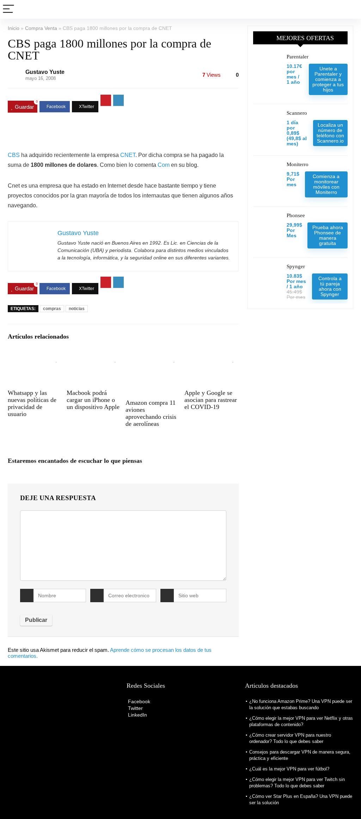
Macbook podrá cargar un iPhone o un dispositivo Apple (93, 399)
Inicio (13, 28)
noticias (77, 308)
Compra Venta (41, 28)
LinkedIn (137, 715)
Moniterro (297, 164)
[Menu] (8, 9)
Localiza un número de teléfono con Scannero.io (330, 133)
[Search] (350, 9)
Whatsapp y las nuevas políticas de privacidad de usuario (32, 403)
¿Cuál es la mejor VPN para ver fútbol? (289, 768)
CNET (127, 155)
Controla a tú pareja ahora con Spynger (330, 286)
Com (164, 165)
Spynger (296, 266)
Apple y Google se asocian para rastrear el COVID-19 (210, 399)
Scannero (297, 113)
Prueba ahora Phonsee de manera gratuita (327, 235)
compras (52, 308)
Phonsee (296, 215)
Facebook (138, 701)
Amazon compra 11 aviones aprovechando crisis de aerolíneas (151, 413)
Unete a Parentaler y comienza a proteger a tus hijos (328, 79)
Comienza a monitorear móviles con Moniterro (326, 184)
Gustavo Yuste (45, 72)
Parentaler (297, 56)
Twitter (135, 708)
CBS (14, 155)
